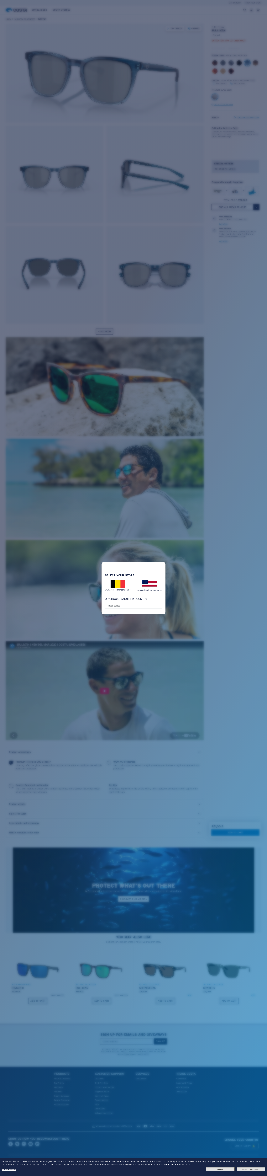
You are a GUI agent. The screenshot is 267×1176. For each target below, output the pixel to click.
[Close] (161, 566)
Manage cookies (9, 1170)
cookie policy (169, 1164)
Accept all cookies (251, 1169)
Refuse (220, 1169)
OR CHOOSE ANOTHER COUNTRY (126, 598)
